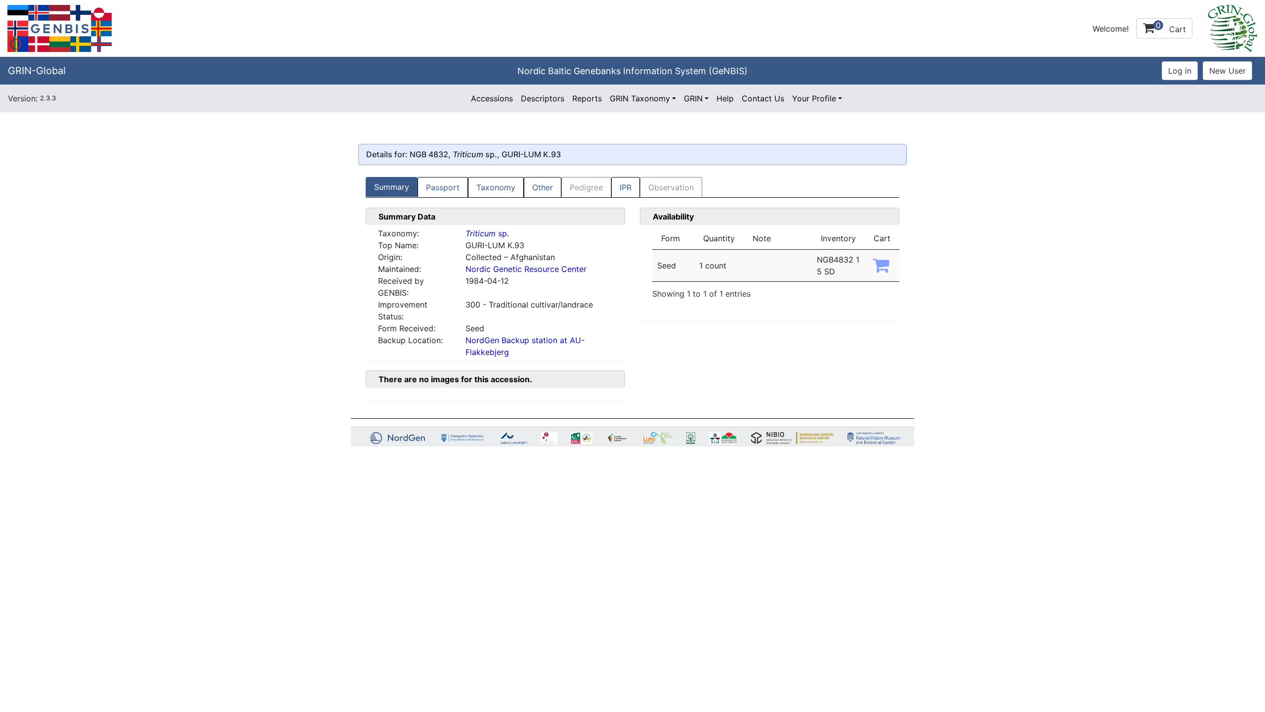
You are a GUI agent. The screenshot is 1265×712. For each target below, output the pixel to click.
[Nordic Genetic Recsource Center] (59, 28)
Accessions (492, 98)
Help (725, 98)
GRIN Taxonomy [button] (640, 98)
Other (542, 187)
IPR (626, 187)
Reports (587, 98)
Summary (391, 187)
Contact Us (763, 98)
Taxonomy (495, 187)
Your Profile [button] (814, 98)
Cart (1171, 27)
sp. (487, 233)
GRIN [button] (693, 98)
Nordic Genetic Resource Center (526, 269)
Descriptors (542, 98)
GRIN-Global (37, 71)
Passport (443, 187)
